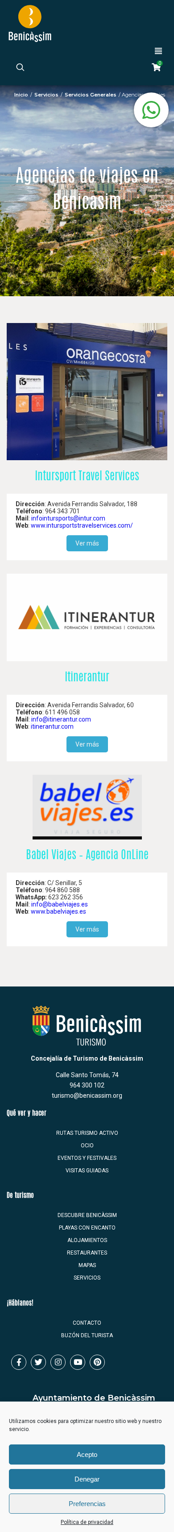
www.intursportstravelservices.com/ (82, 525)
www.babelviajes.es (58, 911)
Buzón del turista (87, 1335)
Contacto (87, 1323)
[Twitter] (38, 1362)
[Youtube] (77, 1362)
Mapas (87, 1265)
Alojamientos (87, 1240)
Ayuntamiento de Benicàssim (94, 1398)
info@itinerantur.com (61, 719)
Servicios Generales (90, 95)
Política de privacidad (87, 1522)
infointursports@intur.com (68, 518)
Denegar (87, 1479)
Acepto (87, 1454)
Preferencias (87, 1503)
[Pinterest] (97, 1362)
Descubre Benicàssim (87, 1215)
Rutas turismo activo (87, 1133)
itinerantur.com (52, 726)
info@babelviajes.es (59, 904)
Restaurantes (87, 1253)
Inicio (21, 95)
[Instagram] (58, 1362)
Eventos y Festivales (87, 1158)
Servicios (46, 95)
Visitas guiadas (87, 1170)
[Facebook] (19, 1362)
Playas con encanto (87, 1228)
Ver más (87, 543)
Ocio (87, 1145)
